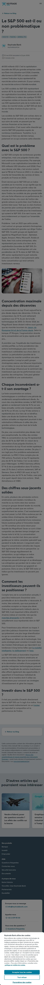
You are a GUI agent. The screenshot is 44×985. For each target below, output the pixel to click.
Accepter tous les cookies (22, 972)
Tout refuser (22, 977)
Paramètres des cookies (22, 982)
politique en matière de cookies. (15, 965)
